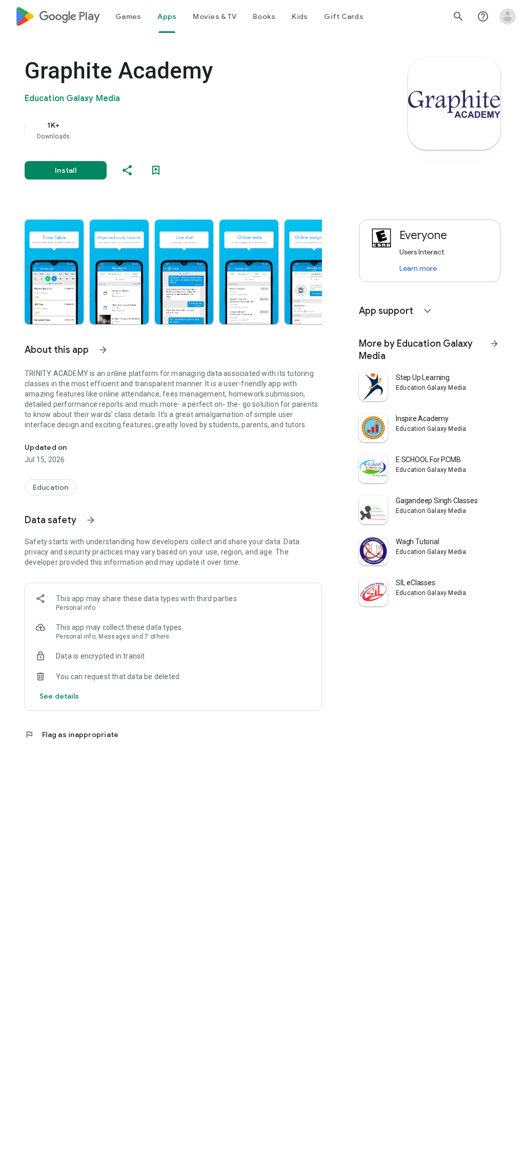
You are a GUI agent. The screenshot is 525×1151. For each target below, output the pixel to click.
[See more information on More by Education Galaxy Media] (494, 343)
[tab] (128, 16)
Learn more (418, 268)
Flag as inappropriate (71, 734)
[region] (188, 130)
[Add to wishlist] (156, 170)
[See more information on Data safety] (90, 520)
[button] (54, 272)
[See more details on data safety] (59, 696)
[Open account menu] (507, 16)
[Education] (50, 487)
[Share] (127, 170)
